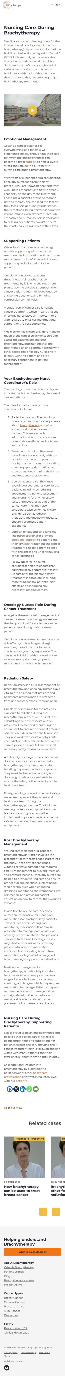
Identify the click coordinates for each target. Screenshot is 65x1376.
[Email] (36, 1089)
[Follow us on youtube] (6, 1367)
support (31, 161)
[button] (56, 5)
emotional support (24, 539)
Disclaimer (11, 1315)
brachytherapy (30, 425)
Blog (7, 1276)
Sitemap (8, 1356)
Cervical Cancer (14, 1302)
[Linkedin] (23, 1089)
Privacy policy (11, 1352)
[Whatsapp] (29, 1089)
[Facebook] (10, 1089)
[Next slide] (56, 1211)
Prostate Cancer (15, 1306)
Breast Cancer (13, 1297)
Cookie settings (28, 1352)
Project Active (13, 1284)
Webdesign (9, 1361)
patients (21, 1081)
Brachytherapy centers (19, 1280)
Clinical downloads (16, 1332)
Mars (21, 1361)
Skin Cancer (12, 1310)
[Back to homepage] (12, 5)
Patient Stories (14, 1271)
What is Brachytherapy (19, 1267)
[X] (16, 1089)
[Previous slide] (43, 1211)
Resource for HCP (16, 1328)
